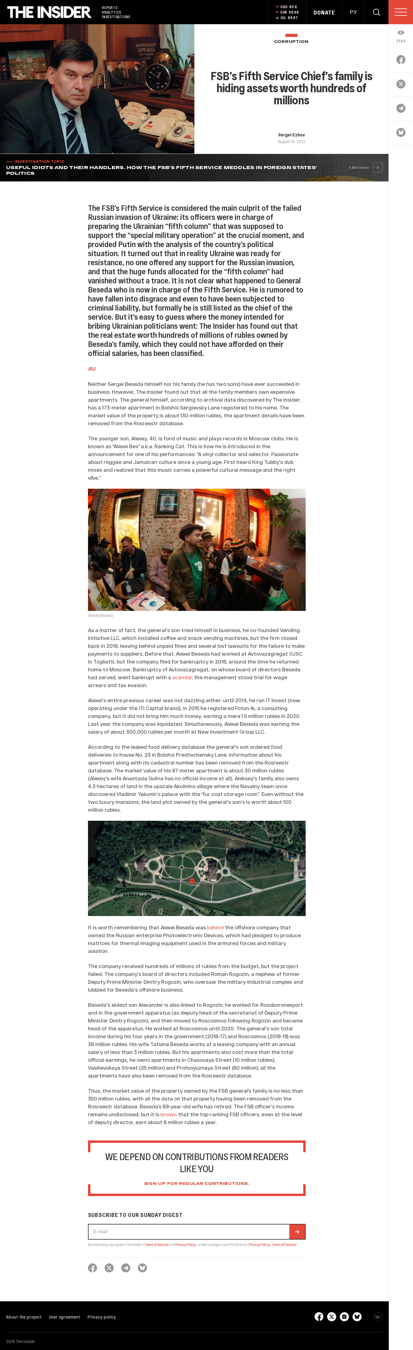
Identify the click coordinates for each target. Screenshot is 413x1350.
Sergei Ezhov (291, 134)
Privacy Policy (185, 1244)
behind (215, 927)
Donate (324, 12)
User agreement (64, 1316)
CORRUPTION (291, 42)
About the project (24, 1316)
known (169, 1114)
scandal (182, 677)
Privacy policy (102, 1316)
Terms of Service (156, 1244)
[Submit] (297, 1231)
